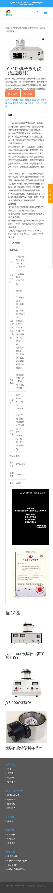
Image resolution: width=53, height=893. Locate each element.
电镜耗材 (11, 799)
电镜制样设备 (16, 28)
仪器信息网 (12, 856)
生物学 (10, 821)
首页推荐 (36, 99)
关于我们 (11, 773)
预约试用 (28, 93)
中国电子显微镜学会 (16, 869)
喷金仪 (8, 103)
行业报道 (11, 838)
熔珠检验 (11, 803)
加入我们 (11, 782)
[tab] (26, 114)
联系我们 (11, 777)
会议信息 (11, 843)
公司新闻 (11, 834)
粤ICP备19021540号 (15, 885)
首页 (7, 28)
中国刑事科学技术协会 (17, 860)
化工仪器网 (12, 865)
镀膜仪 (26, 28)
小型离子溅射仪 (19, 103)
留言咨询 (12, 93)
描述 (10, 114)
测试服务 (11, 808)
